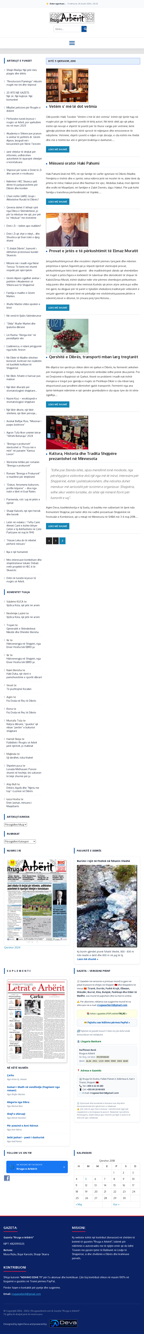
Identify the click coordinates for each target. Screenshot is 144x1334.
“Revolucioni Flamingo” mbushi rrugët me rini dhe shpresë (24, 83)
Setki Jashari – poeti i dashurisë (25, 1137)
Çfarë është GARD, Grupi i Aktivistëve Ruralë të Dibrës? (22, 198)
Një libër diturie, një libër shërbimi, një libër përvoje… (21, 411)
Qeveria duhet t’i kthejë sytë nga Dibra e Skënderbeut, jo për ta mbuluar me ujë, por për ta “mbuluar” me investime (23, 212)
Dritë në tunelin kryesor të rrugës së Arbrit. (21, 580)
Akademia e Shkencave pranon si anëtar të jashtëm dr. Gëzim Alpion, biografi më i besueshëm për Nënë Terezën (23, 138)
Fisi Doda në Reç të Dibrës (21, 700)
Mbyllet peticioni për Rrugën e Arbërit (23, 109)
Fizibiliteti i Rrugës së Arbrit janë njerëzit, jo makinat (21, 744)
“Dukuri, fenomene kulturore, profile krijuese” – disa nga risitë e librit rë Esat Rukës (22, 488)
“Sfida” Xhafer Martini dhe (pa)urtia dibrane (20, 325)
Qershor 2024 (12, 947)
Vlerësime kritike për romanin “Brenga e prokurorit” (22, 464)
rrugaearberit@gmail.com (112, 1005)
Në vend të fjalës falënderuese (23, 315)
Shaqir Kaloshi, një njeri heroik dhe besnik (23, 512)
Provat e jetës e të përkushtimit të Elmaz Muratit (93, 250)
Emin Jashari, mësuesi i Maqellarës (19, 804)
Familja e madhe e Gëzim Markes (20, 294)
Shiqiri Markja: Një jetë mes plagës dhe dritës (21, 71)
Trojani (10, 625)
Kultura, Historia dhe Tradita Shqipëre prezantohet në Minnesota (83, 456)
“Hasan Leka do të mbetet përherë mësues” (21, 542)
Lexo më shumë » (87, 959)
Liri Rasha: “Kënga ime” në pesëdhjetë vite (21, 336)
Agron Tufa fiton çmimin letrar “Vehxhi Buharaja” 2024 (23, 434)
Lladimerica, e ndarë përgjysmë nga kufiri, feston (24, 348)
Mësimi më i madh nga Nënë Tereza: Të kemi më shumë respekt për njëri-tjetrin (22, 267)
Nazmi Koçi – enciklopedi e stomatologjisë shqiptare (21, 400)
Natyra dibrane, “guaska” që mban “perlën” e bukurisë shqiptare (22, 727)
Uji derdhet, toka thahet (19, 757)
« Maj (79, 1204)
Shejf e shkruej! (16, 1113)
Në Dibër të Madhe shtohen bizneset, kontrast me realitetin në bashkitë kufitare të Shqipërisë (24, 362)
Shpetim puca (14, 765)
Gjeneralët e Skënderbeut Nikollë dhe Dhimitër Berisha (22, 630)
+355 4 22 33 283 (94, 1085)
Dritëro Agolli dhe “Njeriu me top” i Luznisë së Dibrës (22, 789)
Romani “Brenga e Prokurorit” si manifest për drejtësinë (23, 475)
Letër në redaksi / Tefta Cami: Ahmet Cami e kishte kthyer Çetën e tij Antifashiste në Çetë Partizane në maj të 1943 (23, 527)
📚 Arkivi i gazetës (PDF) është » (107, 1013)
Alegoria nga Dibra (18, 1102)
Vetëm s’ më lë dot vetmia (73, 106)
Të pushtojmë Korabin (18, 688)
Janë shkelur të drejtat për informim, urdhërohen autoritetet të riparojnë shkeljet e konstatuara (24, 157)
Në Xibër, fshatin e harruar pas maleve (23, 377)
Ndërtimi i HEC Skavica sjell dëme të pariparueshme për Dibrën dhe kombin (22, 185)
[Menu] (72, 43)
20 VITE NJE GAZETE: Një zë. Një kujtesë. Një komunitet (19, 96)
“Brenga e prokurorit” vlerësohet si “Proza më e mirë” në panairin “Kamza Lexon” (21, 449)
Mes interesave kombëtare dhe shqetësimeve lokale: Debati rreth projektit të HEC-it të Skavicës (24, 565)
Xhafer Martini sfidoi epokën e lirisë (23, 306)
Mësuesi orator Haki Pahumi (74, 163)
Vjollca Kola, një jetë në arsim (23, 605)
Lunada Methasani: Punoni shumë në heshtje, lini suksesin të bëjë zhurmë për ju (23, 772)
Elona (9, 708)
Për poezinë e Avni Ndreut (22, 1125)
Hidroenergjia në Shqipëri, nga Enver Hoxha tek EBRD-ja (23, 645)
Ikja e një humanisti (17, 551)
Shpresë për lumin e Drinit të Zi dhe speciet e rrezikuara (24, 171)
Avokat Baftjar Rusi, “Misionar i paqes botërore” (23, 423)
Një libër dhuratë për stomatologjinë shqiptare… (21, 389)
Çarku (10, 1075)
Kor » (116, 1204)
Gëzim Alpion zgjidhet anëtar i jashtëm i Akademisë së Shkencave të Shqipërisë (23, 281)
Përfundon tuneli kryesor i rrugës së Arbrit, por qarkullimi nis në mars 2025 (23, 122)
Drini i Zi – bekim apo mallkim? (23, 225)
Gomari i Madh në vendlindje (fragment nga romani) (33, 1088)
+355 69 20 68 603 (96, 1089)
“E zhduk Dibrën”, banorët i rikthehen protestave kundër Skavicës (22, 252)
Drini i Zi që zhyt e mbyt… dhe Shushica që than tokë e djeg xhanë (23, 237)
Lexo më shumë (57, 149)
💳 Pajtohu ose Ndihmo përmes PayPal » (107, 1022)
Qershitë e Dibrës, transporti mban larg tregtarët (93, 356)
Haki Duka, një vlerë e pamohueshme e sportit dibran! (24, 675)
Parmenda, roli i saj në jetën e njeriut (23, 501)
